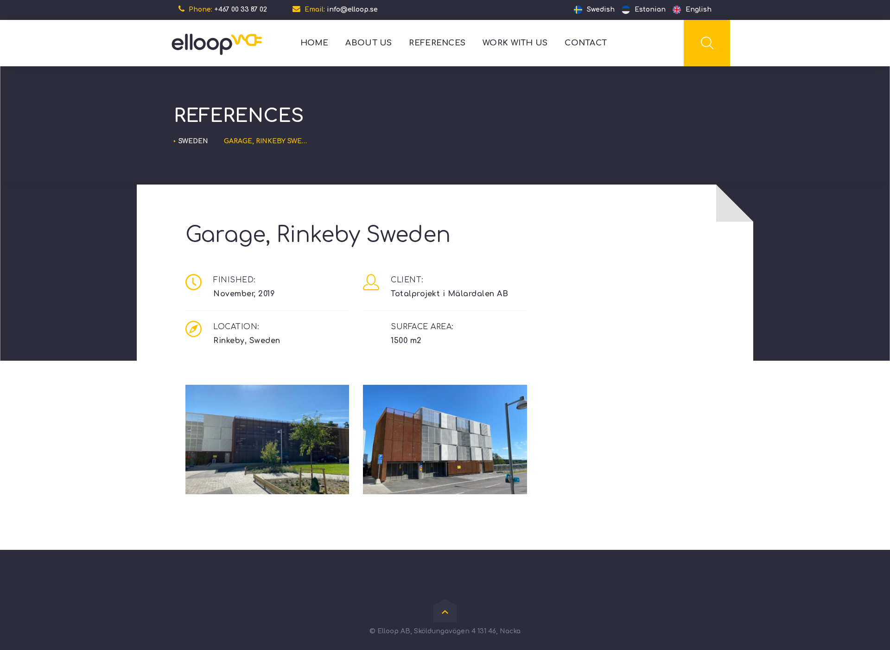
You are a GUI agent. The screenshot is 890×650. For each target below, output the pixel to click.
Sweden (193, 141)
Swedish (601, 9)
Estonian (650, 9)
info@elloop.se (352, 9)
